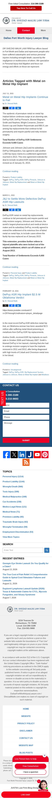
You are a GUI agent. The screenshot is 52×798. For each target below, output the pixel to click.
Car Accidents (12, 502)
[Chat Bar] (26, 794)
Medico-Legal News (15, 507)
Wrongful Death (13, 487)
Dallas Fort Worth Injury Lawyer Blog (26, 20)
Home (8, 30)
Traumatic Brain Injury (15, 522)
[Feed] (26, 462)
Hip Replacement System (33, 372)
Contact (26, 30)
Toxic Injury (11, 492)
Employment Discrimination (18, 532)
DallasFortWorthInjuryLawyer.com (25, 694)
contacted (30, 647)
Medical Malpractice (15, 497)
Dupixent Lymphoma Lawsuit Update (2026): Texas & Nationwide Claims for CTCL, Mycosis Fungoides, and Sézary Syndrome (25, 592)
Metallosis (45, 375)
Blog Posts (26, 753)
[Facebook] (6, 454)
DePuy (11, 180)
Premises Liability (13, 517)
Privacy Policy (26, 723)
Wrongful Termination (15, 527)
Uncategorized (16, 370)
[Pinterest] (45, 454)
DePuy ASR (19, 180)
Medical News (11, 512)
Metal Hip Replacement (18, 182)
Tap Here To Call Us (26, 8)
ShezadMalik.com (12, 697)
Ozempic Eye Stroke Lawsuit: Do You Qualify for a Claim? (25, 565)
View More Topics (11, 537)
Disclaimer (26, 731)
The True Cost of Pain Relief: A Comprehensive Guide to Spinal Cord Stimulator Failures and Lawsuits (25, 577)
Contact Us (26, 738)
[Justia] (29, 454)
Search (46, 550)
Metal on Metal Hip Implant (28, 375)
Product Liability (16, 177)
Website (26, 716)
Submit (26, 440)
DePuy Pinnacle (30, 180)
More (43, 30)
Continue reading (10, 171)
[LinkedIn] (21, 454)
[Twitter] (14, 454)
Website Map (26, 745)
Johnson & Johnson (10, 375)
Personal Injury (16, 273)
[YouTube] (37, 454)
